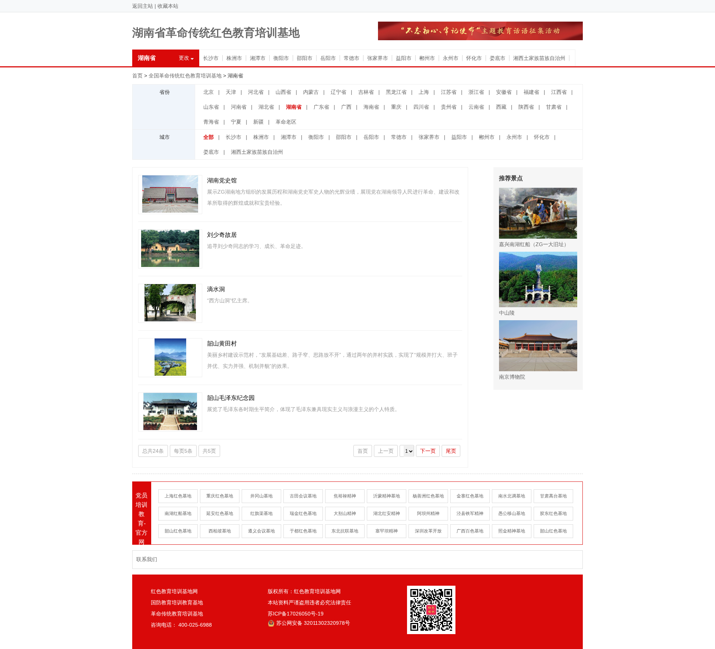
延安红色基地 (219, 513)
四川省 (421, 107)
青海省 (211, 122)
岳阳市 (328, 58)
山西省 (283, 92)
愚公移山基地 (511, 513)
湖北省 (266, 107)
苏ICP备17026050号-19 (296, 614)
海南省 (371, 107)
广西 (346, 107)
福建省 (531, 92)
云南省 (476, 107)
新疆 (258, 122)
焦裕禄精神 (345, 496)
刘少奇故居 (222, 235)
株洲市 (234, 58)
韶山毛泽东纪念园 (231, 398)
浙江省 (476, 92)
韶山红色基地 (178, 531)
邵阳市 (304, 58)
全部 (208, 137)
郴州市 (427, 58)
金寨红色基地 (470, 496)
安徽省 (504, 92)
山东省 (211, 107)
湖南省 (294, 107)
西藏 (501, 107)
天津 (231, 92)
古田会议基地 (303, 496)
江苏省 (449, 92)
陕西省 (526, 107)
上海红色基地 (178, 496)
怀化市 (474, 58)
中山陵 (507, 313)
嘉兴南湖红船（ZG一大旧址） (534, 244)
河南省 (239, 107)
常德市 (351, 58)
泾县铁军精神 (470, 513)
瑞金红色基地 (303, 513)
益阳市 (403, 58)
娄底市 (497, 58)
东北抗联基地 (344, 531)
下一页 (428, 451)
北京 (208, 92)
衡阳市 (281, 58)
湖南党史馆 (222, 180)
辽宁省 (338, 92)
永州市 (450, 58)
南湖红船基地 (178, 513)
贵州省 (449, 107)
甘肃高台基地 (553, 496)
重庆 (396, 107)
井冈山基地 (261, 496)
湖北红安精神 (386, 513)
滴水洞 (216, 289)
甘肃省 (554, 107)
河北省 (256, 92)
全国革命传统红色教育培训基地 (185, 76)
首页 (137, 76)
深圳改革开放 (428, 531)
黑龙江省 (396, 92)
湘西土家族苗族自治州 (539, 58)
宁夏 (236, 122)
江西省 (559, 92)
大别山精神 (345, 513)
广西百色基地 (470, 531)
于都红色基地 (303, 531)
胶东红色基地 (553, 513)
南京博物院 (512, 377)
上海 (424, 92)
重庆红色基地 (219, 496)
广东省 (321, 107)
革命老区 (286, 122)
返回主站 (142, 6)
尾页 (451, 451)
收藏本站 (168, 6)
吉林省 (366, 92)
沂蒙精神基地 (386, 496)
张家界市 (377, 58)
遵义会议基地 (261, 531)
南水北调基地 (511, 496)
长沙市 (211, 58)
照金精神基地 (511, 531)
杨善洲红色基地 (428, 496)
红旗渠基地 (261, 513)
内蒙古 (311, 92)
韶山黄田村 (222, 343)
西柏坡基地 (220, 531)
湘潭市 (258, 58)
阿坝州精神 (428, 513)
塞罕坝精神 (386, 531)
